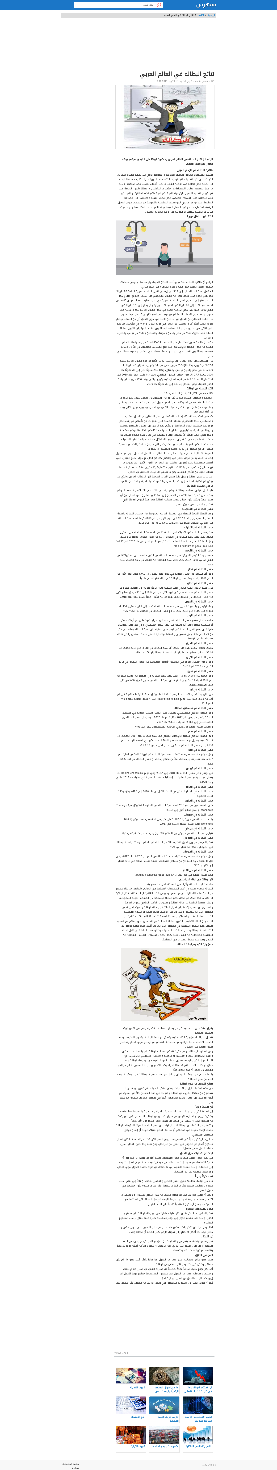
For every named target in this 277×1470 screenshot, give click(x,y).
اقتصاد (200, 15)
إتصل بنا (75, 1468)
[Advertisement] (164, 46)
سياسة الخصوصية (70, 1464)
